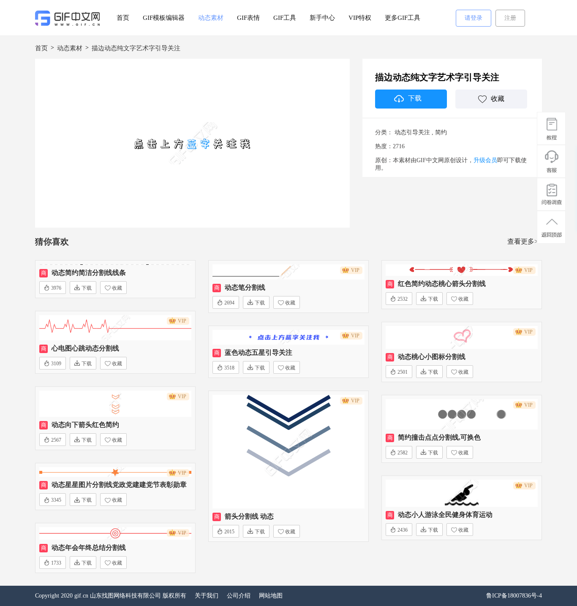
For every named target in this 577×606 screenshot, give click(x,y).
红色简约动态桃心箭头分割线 (442, 283)
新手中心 (322, 17)
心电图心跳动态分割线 (85, 348)
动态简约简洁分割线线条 (89, 272)
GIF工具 (284, 17)
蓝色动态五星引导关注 (258, 352)
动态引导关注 (412, 132)
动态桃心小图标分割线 (431, 356)
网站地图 (271, 595)
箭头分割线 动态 (249, 516)
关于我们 (206, 595)
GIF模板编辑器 (164, 17)
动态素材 (210, 17)
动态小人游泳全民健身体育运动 (445, 514)
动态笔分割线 (245, 287)
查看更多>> (524, 241)
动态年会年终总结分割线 (89, 547)
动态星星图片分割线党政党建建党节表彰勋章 (119, 484)
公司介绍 (238, 595)
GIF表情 (248, 17)
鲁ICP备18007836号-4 (514, 595)
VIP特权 (359, 17)
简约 (441, 132)
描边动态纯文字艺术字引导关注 (136, 48)
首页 (123, 17)
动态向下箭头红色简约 (85, 424)
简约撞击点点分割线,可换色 (439, 437)
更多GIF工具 (402, 17)
